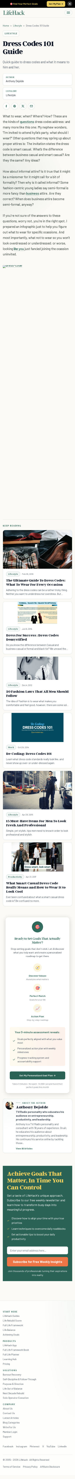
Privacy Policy (30, 1466)
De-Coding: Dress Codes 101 (29, 754)
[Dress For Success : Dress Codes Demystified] (37, 613)
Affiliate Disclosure (50, 1466)
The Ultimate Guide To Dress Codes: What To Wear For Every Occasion (35, 582)
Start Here (10, 1311)
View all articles (24, 1148)
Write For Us (9, 1427)
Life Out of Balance (12, 1388)
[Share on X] (23, 106)
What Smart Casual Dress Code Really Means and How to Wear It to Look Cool (35, 887)
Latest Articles (11, 1417)
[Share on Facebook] (6, 106)
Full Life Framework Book (16, 1349)
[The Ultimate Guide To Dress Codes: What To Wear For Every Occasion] (37, 549)
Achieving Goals (11, 1334)
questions (27, 122)
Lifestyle (17, 25)
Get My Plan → (56, 3)
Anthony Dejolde (15, 81)
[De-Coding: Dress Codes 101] (38, 727)
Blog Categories (11, 1422)
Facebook (8, 1446)
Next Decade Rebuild (13, 1393)
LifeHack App (10, 1345)
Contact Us (9, 1413)
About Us (8, 1408)
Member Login (10, 1431)
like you (19, 249)
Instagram (21, 1446)
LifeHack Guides (11, 1315)
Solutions (10, 1370)
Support (7, 1436)
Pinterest (35, 1446)
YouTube (51, 1446)
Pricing (6, 1363)
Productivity (15, 876)
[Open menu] (68, 12)
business (32, 193)
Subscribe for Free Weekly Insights (37, 1262)
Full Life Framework (13, 1325)
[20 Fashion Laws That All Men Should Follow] (37, 668)
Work (11, 747)
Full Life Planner (11, 1354)
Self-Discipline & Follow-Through (19, 1379)
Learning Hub (10, 1359)
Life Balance (9, 1329)
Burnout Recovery (12, 1374)
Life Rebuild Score (12, 1320)
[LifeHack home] (14, 12)
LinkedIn (62, 1446)
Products (9, 1341)
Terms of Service (11, 1466)
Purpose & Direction (13, 1383)
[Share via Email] (31, 106)
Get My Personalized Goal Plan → (37, 1075)
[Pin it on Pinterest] (14, 106)
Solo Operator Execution (16, 1397)
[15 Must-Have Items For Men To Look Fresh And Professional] (37, 790)
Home (6, 25)
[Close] (69, 3)
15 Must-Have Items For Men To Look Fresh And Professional (36, 823)
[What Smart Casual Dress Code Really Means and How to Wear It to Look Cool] (38, 857)
